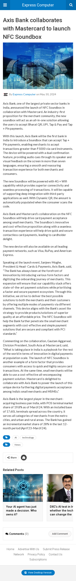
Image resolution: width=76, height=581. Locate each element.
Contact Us (55, 554)
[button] (5, 5)
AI (16, 437)
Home (10, 549)
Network (19, 554)
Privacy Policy (36, 554)
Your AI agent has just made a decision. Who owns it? (21, 510)
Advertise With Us (28, 549)
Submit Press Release (56, 549)
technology (28, 437)
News (18, 444)
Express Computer (38, 5)
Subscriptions (38, 559)
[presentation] (66, 499)
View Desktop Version (39, 572)
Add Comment (60, 533)
